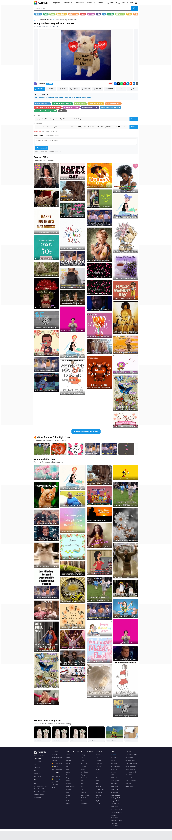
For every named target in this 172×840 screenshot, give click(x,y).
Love (67, 792)
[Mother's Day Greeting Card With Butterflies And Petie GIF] (125, 393)
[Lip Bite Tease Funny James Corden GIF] (125, 653)
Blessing (98, 795)
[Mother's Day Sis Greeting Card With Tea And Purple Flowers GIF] (125, 267)
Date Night (99, 792)
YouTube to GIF (115, 803)
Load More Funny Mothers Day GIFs (86, 431)
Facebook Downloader (114, 824)
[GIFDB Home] (34, 20)
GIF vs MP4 (129, 775)
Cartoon (68, 763)
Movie (68, 795)
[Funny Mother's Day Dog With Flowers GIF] (125, 708)
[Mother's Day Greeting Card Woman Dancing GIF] (99, 199)
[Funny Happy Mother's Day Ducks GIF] (72, 547)
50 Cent (98, 803)
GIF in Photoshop (130, 760)
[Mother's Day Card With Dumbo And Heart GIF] (46, 382)
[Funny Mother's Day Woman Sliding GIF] (72, 499)
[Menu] (136, 3)
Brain (97, 780)
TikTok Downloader (116, 809)
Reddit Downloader (116, 820)
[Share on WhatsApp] (121, 83)
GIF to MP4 (114, 772)
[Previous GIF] (36, 55)
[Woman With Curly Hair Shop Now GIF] (125, 178)
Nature (68, 798)
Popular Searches (57, 769)
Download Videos (131, 778)
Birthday (68, 760)
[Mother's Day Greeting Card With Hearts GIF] (72, 234)
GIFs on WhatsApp (131, 766)
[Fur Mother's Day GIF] (99, 628)
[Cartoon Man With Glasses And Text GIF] (46, 343)
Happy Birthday (70, 786)
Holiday (68, 789)
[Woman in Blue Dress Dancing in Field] (42, 449)
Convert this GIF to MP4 (83, 97)
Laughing (83, 766)
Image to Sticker (115, 795)
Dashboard (55, 784)
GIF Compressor (115, 766)
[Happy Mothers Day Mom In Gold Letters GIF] (46, 221)
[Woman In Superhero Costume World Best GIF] (72, 319)
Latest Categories (57, 757)
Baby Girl (98, 786)
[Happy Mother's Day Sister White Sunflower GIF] (72, 590)
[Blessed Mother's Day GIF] (99, 650)
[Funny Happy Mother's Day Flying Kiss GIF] (125, 631)
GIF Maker (114, 760)
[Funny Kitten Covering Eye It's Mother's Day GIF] (46, 495)
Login (131, 3)
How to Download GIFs (40, 786)
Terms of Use (37, 776)
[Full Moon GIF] (38, 14)
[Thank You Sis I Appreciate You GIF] (72, 278)
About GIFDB (37, 762)
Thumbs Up (84, 772)
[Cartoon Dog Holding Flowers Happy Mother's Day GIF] (46, 320)
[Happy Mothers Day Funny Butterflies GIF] (46, 670)
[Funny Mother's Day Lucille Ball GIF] (125, 608)
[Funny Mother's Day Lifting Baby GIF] (72, 477)
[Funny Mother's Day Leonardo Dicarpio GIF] (46, 533)
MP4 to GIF (114, 763)
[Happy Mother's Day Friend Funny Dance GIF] (125, 494)
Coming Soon (100, 789)
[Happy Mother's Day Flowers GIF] (99, 303)
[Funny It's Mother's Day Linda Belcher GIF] (99, 562)
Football (98, 766)
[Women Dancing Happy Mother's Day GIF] (46, 364)
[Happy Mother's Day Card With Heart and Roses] (59, 449)
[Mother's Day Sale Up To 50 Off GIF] (46, 247)
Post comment (42, 148)
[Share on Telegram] (127, 83)
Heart (97, 772)
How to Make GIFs (131, 755)
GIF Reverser (114, 775)
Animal (68, 755)
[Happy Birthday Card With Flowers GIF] (99, 270)
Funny (68, 780)
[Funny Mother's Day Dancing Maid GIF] (125, 588)
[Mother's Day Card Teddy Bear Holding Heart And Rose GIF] (46, 293)
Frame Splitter (115, 780)
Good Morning (85, 795)
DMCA (35, 770)
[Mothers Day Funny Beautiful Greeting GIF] (72, 616)
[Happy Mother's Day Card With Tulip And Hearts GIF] (99, 325)
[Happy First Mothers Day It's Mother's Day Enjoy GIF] (125, 679)
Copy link (37, 115)
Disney (68, 775)
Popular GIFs (37, 797)
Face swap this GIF (41, 97)
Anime (68, 757)
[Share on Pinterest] (124, 83)
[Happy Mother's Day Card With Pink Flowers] (76, 449)
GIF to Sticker (114, 792)
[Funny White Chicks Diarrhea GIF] (46, 697)
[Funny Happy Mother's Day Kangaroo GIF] (99, 475)
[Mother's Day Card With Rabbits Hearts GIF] (125, 420)
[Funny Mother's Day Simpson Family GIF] (99, 495)
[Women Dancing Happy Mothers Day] (92, 449)
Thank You (84, 763)
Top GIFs (54, 760)
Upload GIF (55, 782)
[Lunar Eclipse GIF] (61, 14)
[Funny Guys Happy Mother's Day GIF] (46, 517)
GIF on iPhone (129, 757)
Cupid (97, 757)
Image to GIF (114, 789)
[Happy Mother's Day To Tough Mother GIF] (72, 345)
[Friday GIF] (129, 14)
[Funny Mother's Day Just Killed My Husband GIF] (46, 584)
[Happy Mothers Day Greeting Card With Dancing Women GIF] (99, 218)
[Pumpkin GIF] (110, 14)
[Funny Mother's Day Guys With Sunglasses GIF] (72, 658)
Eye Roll (83, 798)
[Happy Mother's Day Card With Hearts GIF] (72, 171)
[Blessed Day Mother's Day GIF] (99, 514)
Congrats (83, 792)
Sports (68, 803)
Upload (123, 3)
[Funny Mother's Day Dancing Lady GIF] (99, 535)
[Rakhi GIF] (46, 14)
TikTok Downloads (131, 780)
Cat (67, 766)
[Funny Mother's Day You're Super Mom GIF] (46, 637)
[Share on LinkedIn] (134, 83)
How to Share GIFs (39, 789)
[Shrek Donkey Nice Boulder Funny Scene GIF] (72, 568)
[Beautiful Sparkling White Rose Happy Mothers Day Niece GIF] (99, 681)
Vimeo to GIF (114, 806)
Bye (82, 786)
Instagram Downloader (114, 816)
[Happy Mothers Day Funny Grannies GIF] (46, 610)
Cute (67, 769)
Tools (100, 3)
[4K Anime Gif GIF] (120, 14)
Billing (53, 787)
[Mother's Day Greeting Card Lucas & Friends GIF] (99, 346)
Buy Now (98, 801)
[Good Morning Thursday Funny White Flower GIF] (125, 525)
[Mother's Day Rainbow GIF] (72, 520)
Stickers (67, 3)
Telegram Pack (115, 801)
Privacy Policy (37, 773)
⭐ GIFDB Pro (56, 779)
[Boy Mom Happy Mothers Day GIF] (125, 345)
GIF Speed (114, 778)
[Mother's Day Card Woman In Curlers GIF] (125, 290)
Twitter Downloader (116, 812)
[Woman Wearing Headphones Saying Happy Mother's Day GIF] (46, 175)
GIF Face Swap (115, 757)
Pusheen (68, 801)
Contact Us (37, 767)
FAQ (35, 783)
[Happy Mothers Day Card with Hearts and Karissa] (126, 449)
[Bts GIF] (104, 14)
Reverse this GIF (70, 97)
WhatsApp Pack (115, 798)
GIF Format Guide (131, 772)
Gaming (68, 783)
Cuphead (98, 760)
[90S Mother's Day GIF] (99, 611)
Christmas (99, 763)
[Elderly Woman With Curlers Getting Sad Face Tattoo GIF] (99, 245)
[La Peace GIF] (91, 14)
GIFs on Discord (130, 769)
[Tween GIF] (52, 14)
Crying (83, 775)
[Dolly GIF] (98, 14)
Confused (84, 778)
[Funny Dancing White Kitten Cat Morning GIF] (46, 555)
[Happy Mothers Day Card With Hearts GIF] (99, 372)
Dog (67, 778)
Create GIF (113, 3)
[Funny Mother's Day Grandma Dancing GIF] (125, 560)
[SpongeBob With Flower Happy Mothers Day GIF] (125, 364)
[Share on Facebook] (115, 83)
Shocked (83, 801)
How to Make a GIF (39, 792)
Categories (56, 3)
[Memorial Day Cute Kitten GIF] (72, 674)
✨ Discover (55, 766)
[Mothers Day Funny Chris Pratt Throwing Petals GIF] (72, 639)
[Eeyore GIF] (83, 14)
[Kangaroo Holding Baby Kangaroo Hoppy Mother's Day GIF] (46, 198)
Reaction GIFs (129, 786)
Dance (68, 772)
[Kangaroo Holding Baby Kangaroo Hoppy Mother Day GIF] (72, 191)
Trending (90, 3)
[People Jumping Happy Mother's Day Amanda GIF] (72, 258)
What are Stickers (39, 794)
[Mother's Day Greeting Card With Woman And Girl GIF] (72, 210)
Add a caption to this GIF (55, 97)
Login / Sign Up (56, 776)
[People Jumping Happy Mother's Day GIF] (46, 269)
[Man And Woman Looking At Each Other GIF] (72, 297)
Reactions (78, 3)
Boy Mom (98, 798)
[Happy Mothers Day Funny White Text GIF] (46, 472)
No (82, 780)
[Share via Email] (137, 83)
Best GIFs (128, 783)
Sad (82, 757)
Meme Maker (114, 786)
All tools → (114, 755)
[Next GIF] (136, 55)
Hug (82, 789)
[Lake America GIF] (73, 14)
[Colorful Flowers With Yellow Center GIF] (125, 236)
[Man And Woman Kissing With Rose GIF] (99, 287)
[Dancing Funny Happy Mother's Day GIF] (99, 589)
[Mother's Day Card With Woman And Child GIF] (99, 175)
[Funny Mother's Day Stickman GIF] (125, 472)
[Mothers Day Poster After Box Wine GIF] (72, 377)
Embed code (38, 123)
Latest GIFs (55, 755)
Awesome (99, 778)
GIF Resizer (114, 769)
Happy (83, 755)
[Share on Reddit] (130, 83)
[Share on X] (118, 83)
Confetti (98, 769)
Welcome (84, 803)
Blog (35, 764)
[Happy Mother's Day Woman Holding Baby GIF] (125, 206)
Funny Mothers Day (45, 20)
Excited (83, 769)
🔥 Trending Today (57, 763)
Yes (82, 783)
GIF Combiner (115, 783)
